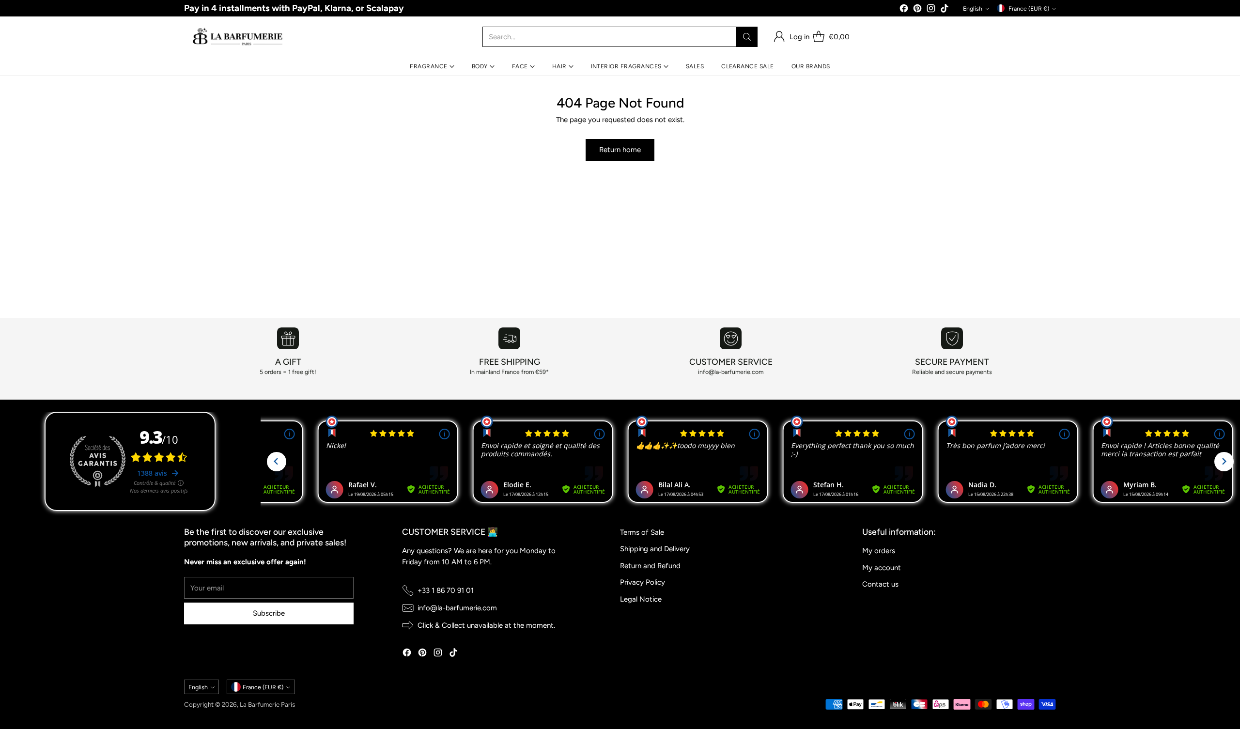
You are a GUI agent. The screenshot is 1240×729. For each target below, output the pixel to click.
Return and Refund (650, 565)
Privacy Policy (642, 582)
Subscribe (269, 613)
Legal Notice (641, 599)
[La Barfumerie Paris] (238, 36)
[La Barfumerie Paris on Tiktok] (944, 9)
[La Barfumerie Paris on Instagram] (931, 9)
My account (881, 567)
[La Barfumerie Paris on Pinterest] (917, 9)
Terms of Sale (642, 532)
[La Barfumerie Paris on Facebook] (904, 9)
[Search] (747, 37)
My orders (878, 550)
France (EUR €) (1028, 8)
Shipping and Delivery (655, 548)
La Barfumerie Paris (267, 704)
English (972, 8)
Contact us (880, 584)
